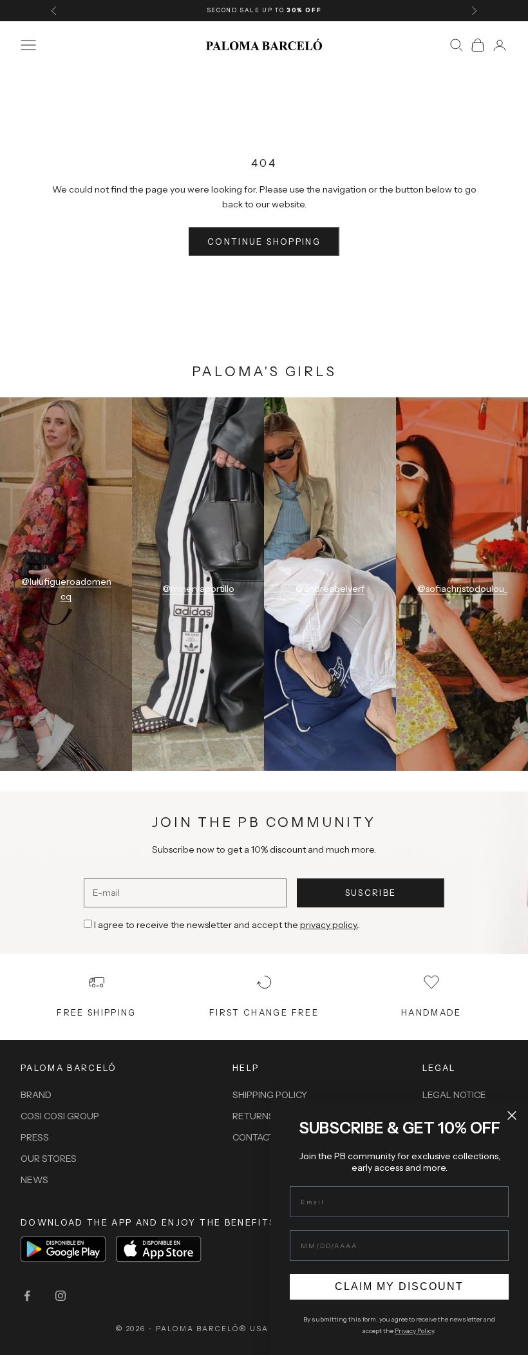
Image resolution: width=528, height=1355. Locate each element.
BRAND (36, 1095)
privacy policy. (329, 925)
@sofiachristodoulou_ (462, 588)
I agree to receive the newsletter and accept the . (227, 925)
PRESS (35, 1137)
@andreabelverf (330, 588)
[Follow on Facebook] (27, 1295)
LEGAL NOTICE (454, 1095)
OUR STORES (49, 1158)
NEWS (34, 1180)
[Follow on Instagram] (60, 1295)
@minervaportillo (198, 588)
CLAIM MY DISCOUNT (399, 1286)
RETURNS (253, 1116)
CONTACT (253, 1137)
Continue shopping (264, 241)
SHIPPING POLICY (269, 1095)
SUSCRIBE (371, 892)
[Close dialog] (512, 1115)
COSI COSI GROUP (60, 1116)
